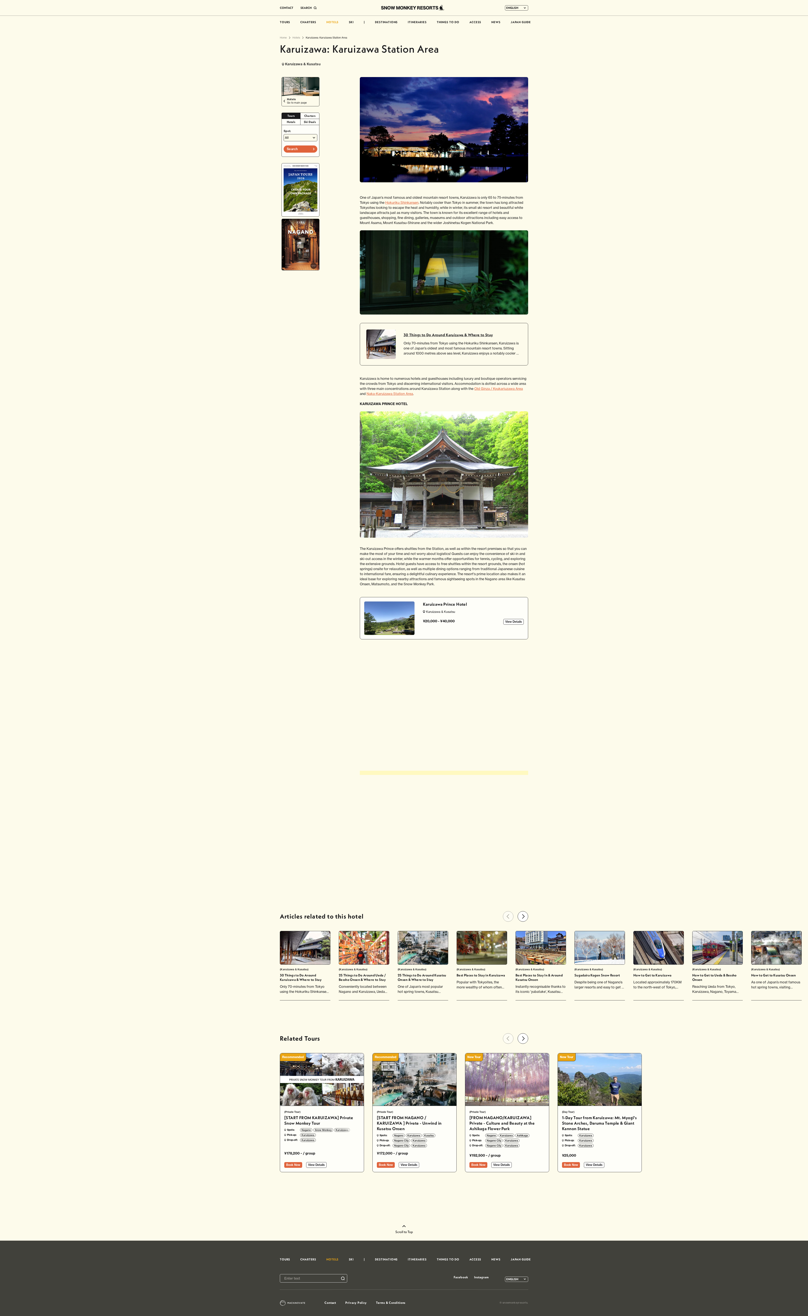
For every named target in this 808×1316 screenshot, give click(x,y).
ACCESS (475, 22)
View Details (513, 622)
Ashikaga (522, 1135)
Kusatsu (429, 1135)
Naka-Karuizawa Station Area (390, 394)
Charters (310, 116)
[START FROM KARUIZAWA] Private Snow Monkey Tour (318, 1120)
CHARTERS (308, 22)
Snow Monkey (323, 1130)
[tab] (291, 116)
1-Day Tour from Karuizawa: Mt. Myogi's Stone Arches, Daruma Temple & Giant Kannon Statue (599, 1123)
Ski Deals (310, 122)
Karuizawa (342, 1130)
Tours (291, 116)
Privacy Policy (356, 1303)
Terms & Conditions (390, 1303)
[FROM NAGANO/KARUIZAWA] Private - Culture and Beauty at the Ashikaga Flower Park (502, 1123)
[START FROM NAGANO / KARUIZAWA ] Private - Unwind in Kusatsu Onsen (409, 1123)
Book (293, 1165)
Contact (330, 1303)
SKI (351, 22)
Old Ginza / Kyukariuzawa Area (498, 389)
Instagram (481, 1277)
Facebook (461, 1277)
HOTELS (332, 22)
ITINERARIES (417, 22)
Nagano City (401, 1140)
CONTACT (286, 8)
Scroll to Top (404, 1232)
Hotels (291, 122)
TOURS (285, 22)
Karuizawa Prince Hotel (445, 604)
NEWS (495, 22)
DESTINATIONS (386, 22)
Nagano (306, 1130)
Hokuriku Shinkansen (402, 202)
